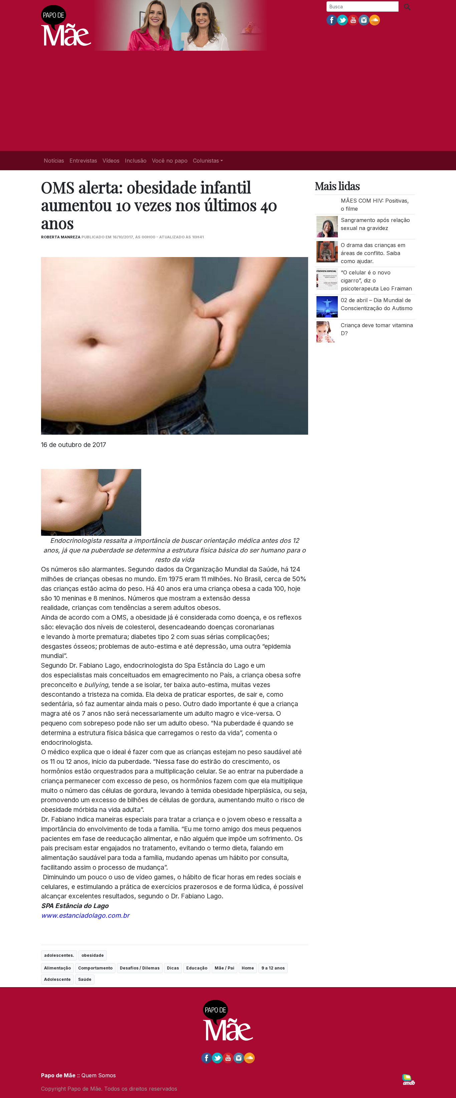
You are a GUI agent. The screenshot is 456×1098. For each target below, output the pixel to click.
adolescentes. (59, 955)
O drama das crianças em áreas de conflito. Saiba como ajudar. (373, 253)
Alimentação (57, 967)
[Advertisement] (228, 101)
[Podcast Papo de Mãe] (374, 19)
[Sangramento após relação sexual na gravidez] (327, 226)
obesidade (92, 955)
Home (248, 967)
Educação (196, 967)
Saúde (84, 979)
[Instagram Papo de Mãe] (364, 19)
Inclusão (136, 160)
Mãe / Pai (224, 967)
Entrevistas (83, 160)
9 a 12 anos (273, 967)
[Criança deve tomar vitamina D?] (327, 331)
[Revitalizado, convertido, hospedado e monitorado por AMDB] (408, 1079)
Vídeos (111, 160)
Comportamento (95, 967)
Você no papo (170, 160)
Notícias (54, 160)
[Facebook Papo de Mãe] (331, 19)
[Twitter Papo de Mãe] (342, 19)
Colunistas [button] (206, 160)
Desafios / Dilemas (140, 967)
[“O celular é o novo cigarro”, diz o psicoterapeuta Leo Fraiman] (327, 278)
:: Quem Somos (95, 1075)
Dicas (173, 967)
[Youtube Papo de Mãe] (353, 19)
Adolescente (57, 979)
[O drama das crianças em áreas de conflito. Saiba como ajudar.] (327, 251)
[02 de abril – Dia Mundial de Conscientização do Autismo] (327, 306)
